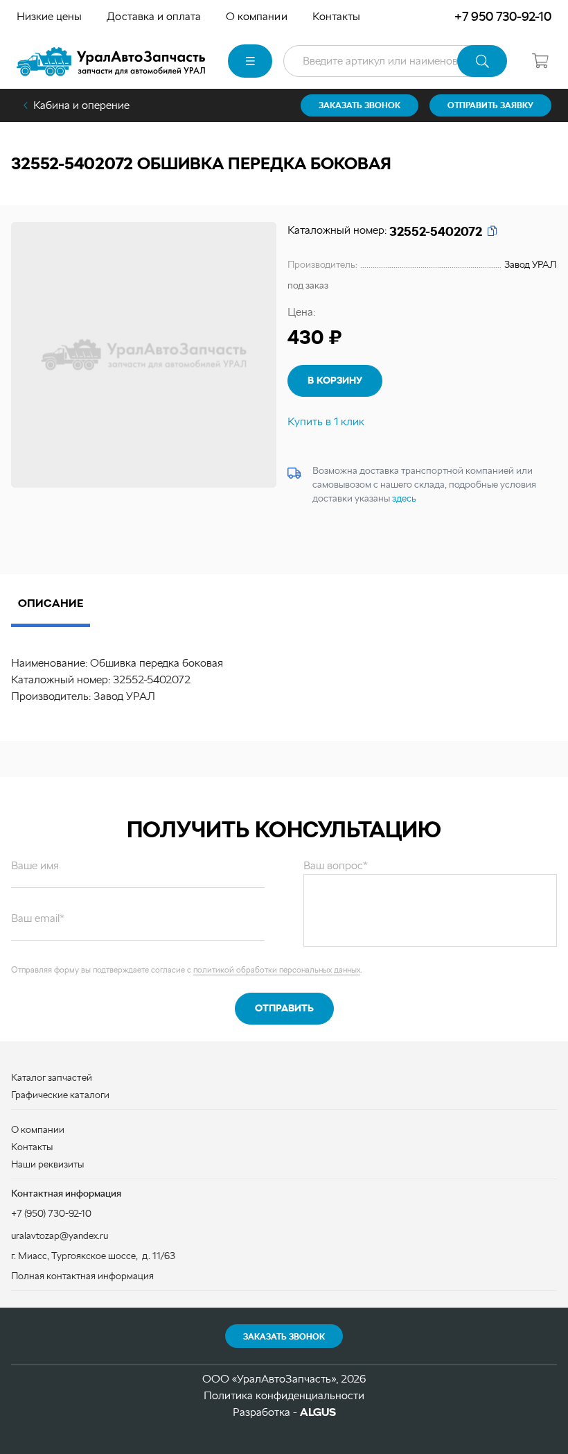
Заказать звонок (284, 1337)
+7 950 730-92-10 (502, 16)
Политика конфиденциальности (284, 1395)
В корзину (335, 380)
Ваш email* (37, 918)
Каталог (250, 61)
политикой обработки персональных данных (276, 970)
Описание (50, 603)
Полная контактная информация (82, 1275)
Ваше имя (35, 865)
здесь (404, 498)
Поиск (482, 61)
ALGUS (318, 1412)
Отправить (284, 1007)
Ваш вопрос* (335, 865)
